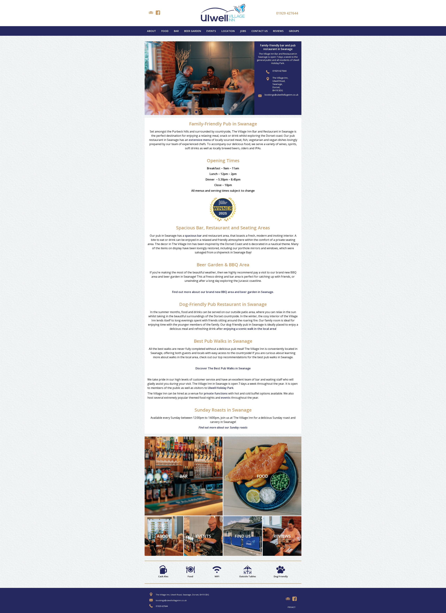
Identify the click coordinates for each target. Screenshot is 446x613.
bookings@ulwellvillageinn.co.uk (281, 94)
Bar (176, 31)
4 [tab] (199, 112)
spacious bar (193, 236)
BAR (184, 476)
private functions (216, 393)
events (225, 398)
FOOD (262, 476)
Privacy (291, 607)
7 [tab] (209, 112)
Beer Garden (192, 31)
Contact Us (259, 31)
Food (164, 31)
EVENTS (203, 536)
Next (251, 78)
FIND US (243, 536)
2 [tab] (193, 112)
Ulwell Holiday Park (220, 388)
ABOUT (164, 536)
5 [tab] (203, 112)
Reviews (278, 31)
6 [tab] (206, 112)
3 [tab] (196, 112)
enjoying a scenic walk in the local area (250, 329)
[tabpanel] (199, 78)
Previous (147, 78)
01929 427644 (287, 13)
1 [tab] (189, 112)
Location (228, 31)
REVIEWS (282, 536)
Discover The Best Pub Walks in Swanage (223, 368)
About (151, 31)
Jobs (243, 31)
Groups (294, 31)
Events (211, 31)
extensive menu (200, 140)
